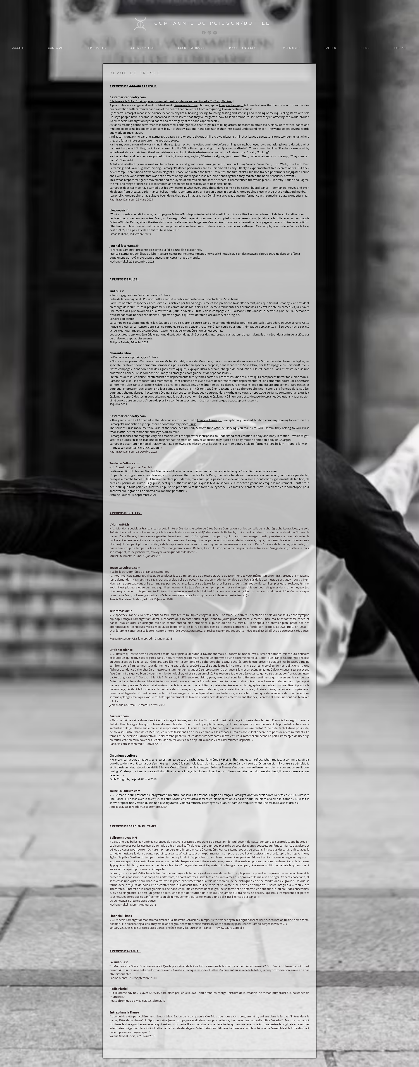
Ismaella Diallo (119, 234)
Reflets (279, 795)
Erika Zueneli (214, 444)
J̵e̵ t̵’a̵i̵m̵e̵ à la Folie (185, 105)
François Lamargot (231, 105)
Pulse (192, 424)
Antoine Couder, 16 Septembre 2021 (133, 495)
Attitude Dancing (225, 428)
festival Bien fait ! (146, 471)
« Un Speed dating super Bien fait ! (131, 467)
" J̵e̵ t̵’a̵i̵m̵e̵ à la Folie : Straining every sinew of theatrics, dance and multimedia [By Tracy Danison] (172, 101)
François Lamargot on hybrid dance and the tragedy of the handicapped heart (166, 121)
